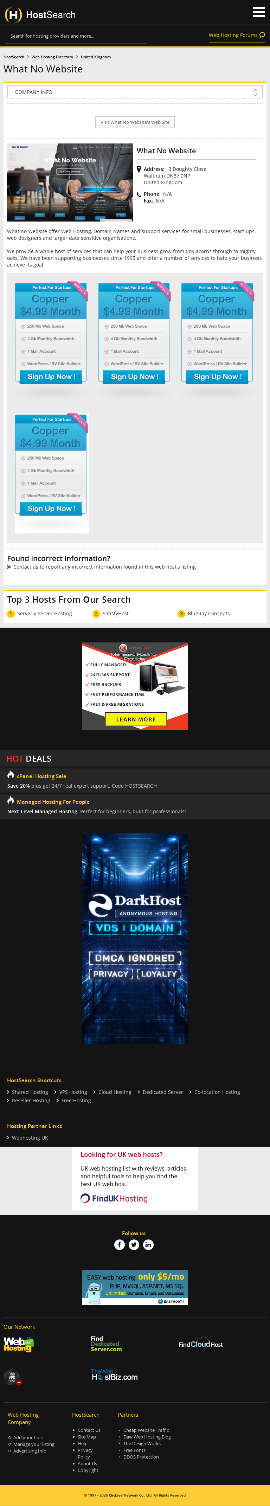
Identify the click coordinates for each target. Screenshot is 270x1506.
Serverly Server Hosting (44, 613)
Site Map (87, 1437)
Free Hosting (76, 1100)
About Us (87, 1464)
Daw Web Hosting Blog (147, 1437)
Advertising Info (29, 1451)
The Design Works (142, 1444)
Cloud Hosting (114, 1092)
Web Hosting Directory (52, 57)
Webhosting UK (30, 1137)
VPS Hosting (73, 1092)
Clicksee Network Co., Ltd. (131, 1495)
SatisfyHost (116, 613)
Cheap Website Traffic (146, 1430)
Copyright (88, 1470)
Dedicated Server (163, 1092)
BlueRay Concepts (209, 613)
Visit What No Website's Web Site (135, 122)
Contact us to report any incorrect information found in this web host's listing (104, 566)
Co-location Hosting (217, 1092)
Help (83, 1444)
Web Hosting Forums (233, 35)
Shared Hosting (30, 1092)
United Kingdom (96, 57)
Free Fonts (134, 1450)
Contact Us (89, 1430)
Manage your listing (33, 1444)
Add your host (28, 1438)
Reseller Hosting (31, 1100)
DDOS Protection (141, 1457)
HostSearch (14, 57)
